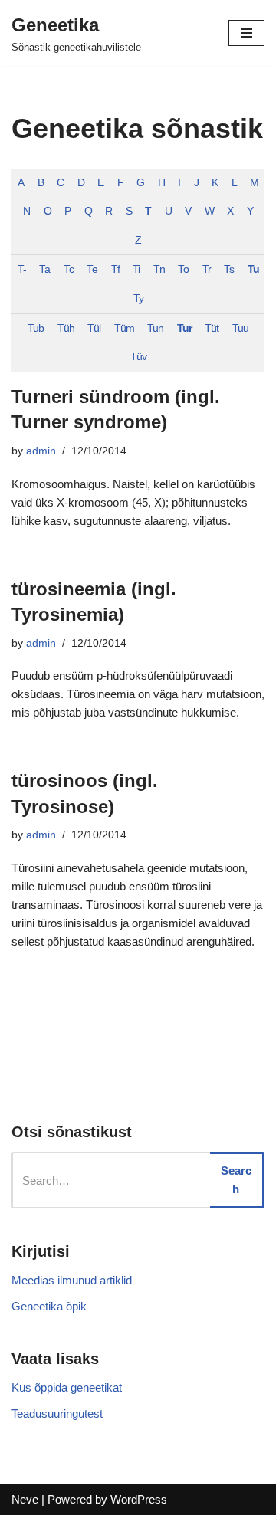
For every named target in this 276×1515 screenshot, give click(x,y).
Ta (44, 269)
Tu (253, 269)
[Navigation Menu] (246, 33)
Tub (36, 328)
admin (41, 451)
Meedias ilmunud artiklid (72, 1280)
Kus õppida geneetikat (67, 1387)
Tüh (66, 328)
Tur (184, 328)
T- (22, 269)
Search (236, 1179)
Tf (115, 269)
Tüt (212, 328)
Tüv (138, 356)
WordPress (138, 1499)
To (183, 269)
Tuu (240, 328)
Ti (136, 269)
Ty (138, 298)
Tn (159, 269)
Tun (155, 328)
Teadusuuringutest (57, 1413)
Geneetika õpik (49, 1306)
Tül (93, 328)
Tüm (124, 328)
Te (92, 269)
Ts (229, 269)
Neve (25, 1499)
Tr (206, 269)
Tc (69, 269)
